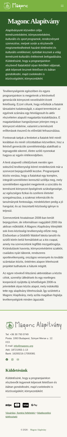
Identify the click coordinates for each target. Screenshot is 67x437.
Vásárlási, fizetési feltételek (20, 412)
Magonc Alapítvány (38, 430)
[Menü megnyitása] (62, 6)
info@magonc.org (23, 345)
